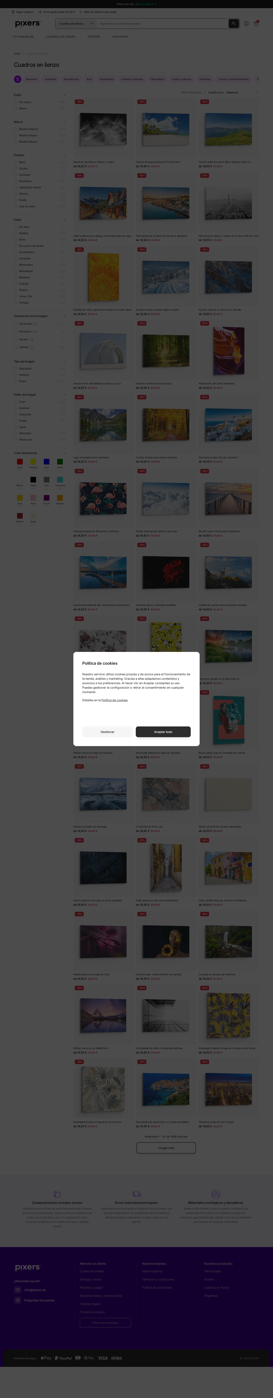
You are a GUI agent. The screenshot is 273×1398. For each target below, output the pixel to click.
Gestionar (107, 732)
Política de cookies (114, 700)
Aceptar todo (163, 732)
